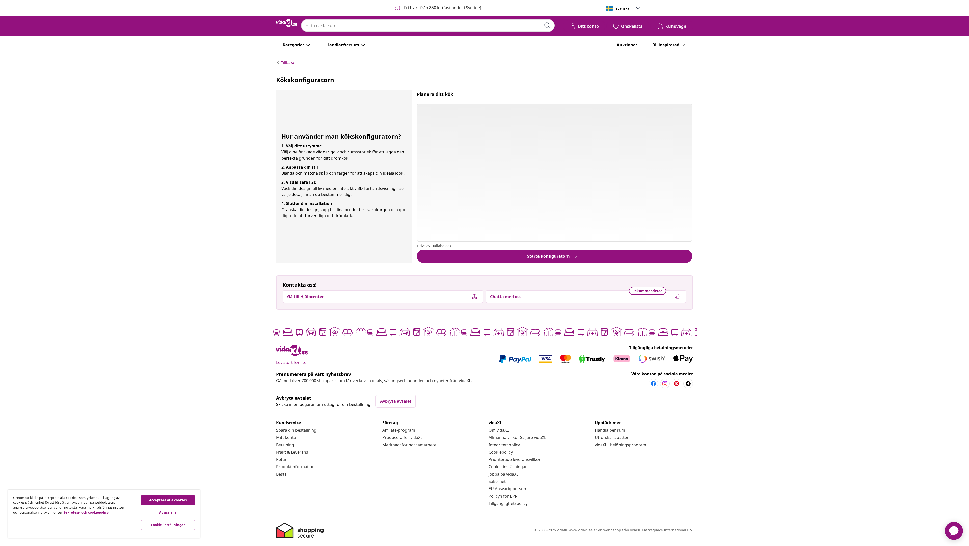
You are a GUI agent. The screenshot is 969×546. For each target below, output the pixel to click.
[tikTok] (688, 383)
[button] (437, 8)
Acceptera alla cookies (168, 500)
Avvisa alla (168, 512)
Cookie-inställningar (508, 467)
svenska (622, 8)
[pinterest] (676, 383)
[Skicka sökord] (547, 25)
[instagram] (664, 383)
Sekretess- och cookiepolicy (86, 512)
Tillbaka (287, 62)
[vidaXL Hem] (286, 23)
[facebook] (653, 383)
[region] (104, 514)
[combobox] (428, 25)
